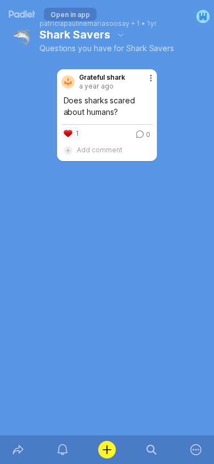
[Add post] (106, 450)
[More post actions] (144, 82)
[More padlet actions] (196, 450)
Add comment (99, 150)
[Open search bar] (151, 450)
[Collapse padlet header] (120, 34)
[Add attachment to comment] (68, 150)
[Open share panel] (17, 450)
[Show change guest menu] (203, 16)
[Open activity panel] (62, 450)
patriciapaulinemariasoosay (84, 23)
